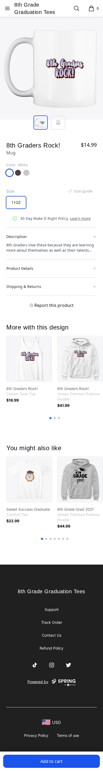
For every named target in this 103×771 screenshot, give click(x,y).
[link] (29, 359)
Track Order (51, 622)
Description (16, 236)
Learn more (80, 218)
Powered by (37, 681)
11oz (16, 202)
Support (52, 609)
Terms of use (68, 735)
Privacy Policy (36, 735)
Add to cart (51, 761)
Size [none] (10, 191)
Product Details (19, 268)
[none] (80, 191)
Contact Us (51, 635)
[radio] (16, 202)
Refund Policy (51, 648)
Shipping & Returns (23, 286)
